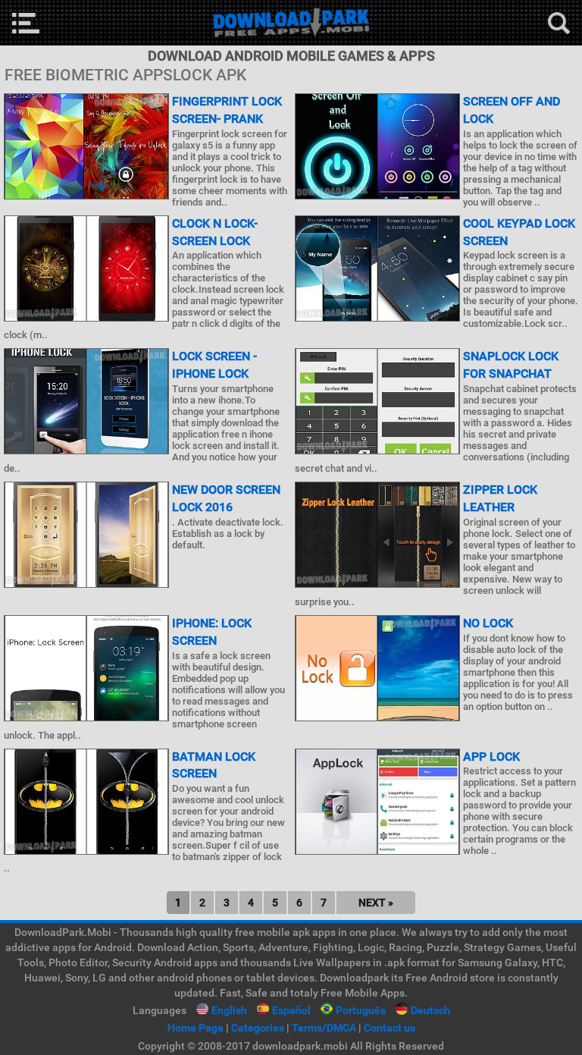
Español (291, 1010)
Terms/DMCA (324, 1028)
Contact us (389, 1028)
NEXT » (375, 902)
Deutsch (430, 1010)
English (229, 1010)
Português (361, 1010)
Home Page (195, 1028)
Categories (257, 1028)
